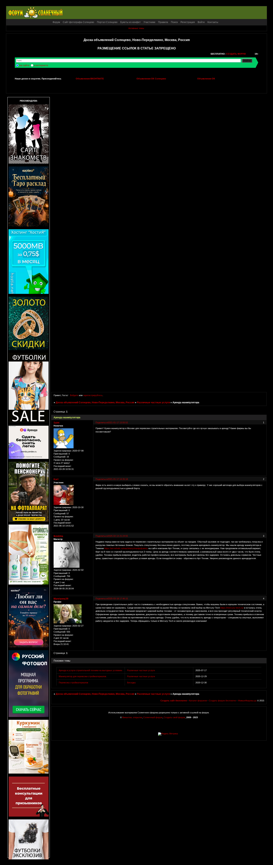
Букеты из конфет (130, 22)
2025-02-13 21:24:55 (118, 536)
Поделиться (102, 422)
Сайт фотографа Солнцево (78, 22)
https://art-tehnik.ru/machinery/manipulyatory (126, 548)
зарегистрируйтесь (93, 395)
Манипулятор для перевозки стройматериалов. (83, 676)
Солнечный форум (152, 717)
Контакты (212, 22)
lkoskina (58, 536)
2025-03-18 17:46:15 (118, 598)
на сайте (24, 65)
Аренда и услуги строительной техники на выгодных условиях (90, 670)
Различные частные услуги (153, 402)
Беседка (131, 682)
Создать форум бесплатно (222, 700)
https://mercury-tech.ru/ (231, 608)
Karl (56, 479)
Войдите (74, 395)
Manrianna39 (61, 598)
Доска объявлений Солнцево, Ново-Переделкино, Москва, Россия (95, 402)
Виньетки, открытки (132, 717)
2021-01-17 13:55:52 (118, 422)
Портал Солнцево (107, 22)
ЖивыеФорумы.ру (247, 700)
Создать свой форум (174, 717)
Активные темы (136, 28)
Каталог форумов (198, 700)
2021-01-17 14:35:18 (118, 479)
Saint (56, 422)
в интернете (41, 65)
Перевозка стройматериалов (73, 682)
